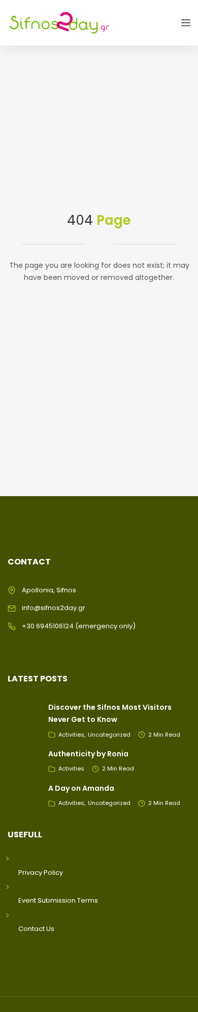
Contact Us (36, 929)
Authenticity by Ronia (88, 754)
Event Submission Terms (58, 900)
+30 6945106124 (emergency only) (79, 626)
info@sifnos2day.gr (53, 608)
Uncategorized (109, 735)
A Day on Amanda (81, 788)
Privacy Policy (40, 872)
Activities (71, 735)
